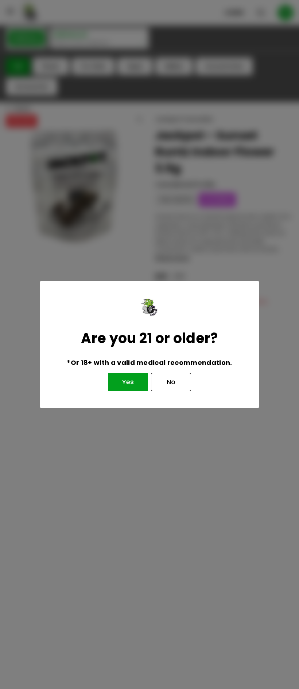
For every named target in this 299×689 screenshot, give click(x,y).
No (171, 381)
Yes (128, 381)
